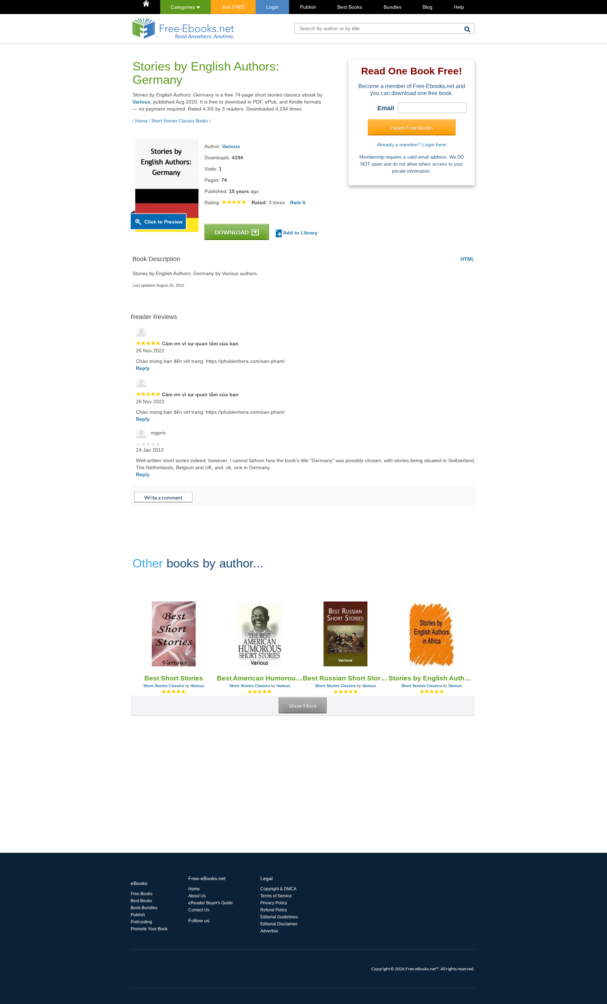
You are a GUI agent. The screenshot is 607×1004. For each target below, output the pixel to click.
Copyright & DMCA (278, 888)
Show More (302, 705)
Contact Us (198, 909)
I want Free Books (411, 127)
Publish (308, 7)
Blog (427, 7)
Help (459, 7)
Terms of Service (276, 895)
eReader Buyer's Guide (210, 902)
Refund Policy (273, 909)
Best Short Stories (173, 678)
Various (141, 102)
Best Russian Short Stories (346, 678)
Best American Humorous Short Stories (260, 678)
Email (385, 108)
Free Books (141, 893)
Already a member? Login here (411, 144)
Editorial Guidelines (279, 917)
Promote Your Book (149, 928)
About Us (197, 895)
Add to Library (300, 232)
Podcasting (141, 921)
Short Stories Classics (163, 686)
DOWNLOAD (232, 232)
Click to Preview (163, 222)
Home (194, 888)
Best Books (349, 7)
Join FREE (233, 7)
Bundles (393, 7)
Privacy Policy (273, 902)
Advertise (269, 931)
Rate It (298, 202)
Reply (143, 368)
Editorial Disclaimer (279, 924)
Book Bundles (144, 907)
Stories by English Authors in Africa (432, 678)
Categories (183, 7)
